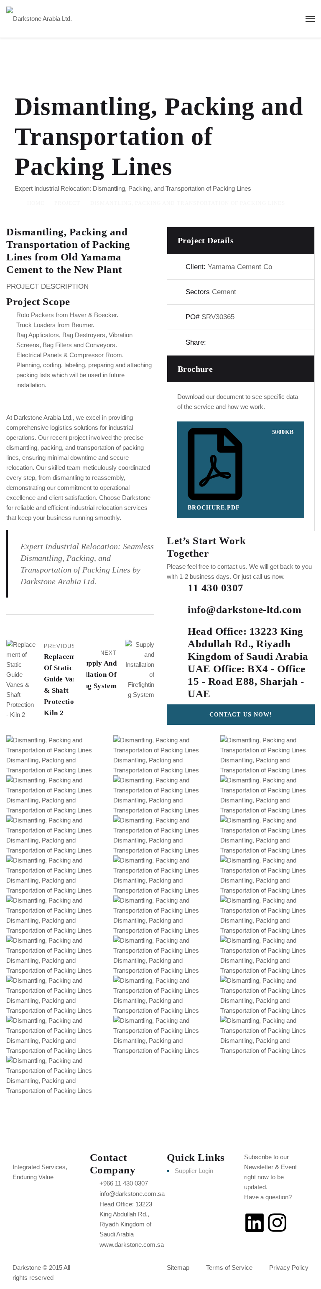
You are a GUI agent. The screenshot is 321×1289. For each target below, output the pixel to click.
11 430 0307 (216, 587)
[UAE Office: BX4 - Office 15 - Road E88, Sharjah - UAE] (177, 673)
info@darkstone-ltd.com (244, 609)
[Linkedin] (254, 1222)
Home (36, 203)
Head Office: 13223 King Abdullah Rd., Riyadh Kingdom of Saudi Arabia (248, 644)
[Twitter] (227, 342)
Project (67, 203)
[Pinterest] (241, 342)
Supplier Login (194, 1170)
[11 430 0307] (177, 592)
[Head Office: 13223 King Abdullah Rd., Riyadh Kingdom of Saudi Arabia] (177, 635)
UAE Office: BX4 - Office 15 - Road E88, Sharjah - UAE (246, 681)
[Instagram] (277, 1222)
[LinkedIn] (255, 342)
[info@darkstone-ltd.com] (177, 613)
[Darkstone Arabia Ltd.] (39, 18)
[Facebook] (213, 342)
